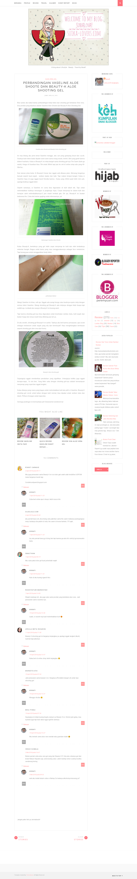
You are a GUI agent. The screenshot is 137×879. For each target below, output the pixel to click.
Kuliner (52, 3)
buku (112, 318)
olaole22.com (31, 512)
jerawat (106, 321)
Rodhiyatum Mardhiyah (36, 590)
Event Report (64, 3)
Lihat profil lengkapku (111, 83)
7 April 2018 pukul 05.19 (32, 557)
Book (74, 3)
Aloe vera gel (51, 79)
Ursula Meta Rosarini (35, 629)
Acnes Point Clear (109, 439)
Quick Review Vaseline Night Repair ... (47, 444)
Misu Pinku (30, 710)
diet (119, 318)
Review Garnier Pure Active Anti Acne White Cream (111, 369)
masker (110, 323)
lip (115, 321)
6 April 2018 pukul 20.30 (32, 515)
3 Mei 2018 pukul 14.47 (32, 752)
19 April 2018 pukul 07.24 (33, 674)
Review (36, 3)
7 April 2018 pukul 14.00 (32, 593)
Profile (27, 3)
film (98, 321)
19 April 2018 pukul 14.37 (37, 733)
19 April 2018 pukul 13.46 (37, 613)
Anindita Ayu (31, 671)
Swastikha (30, 553)
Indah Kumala (31, 749)
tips (103, 326)
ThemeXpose (29, 875)
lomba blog (99, 323)
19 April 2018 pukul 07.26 (33, 713)
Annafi (32, 492)
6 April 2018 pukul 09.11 (32, 471)
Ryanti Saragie (32, 467)
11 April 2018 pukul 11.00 (33, 632)
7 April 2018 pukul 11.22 (36, 574)
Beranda (17, 3)
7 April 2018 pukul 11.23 (36, 495)
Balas (83, 485)
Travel (44, 3)
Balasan (26, 487)
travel (112, 326)
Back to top (116, 875)
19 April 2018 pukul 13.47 (37, 654)
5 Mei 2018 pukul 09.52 (36, 774)
